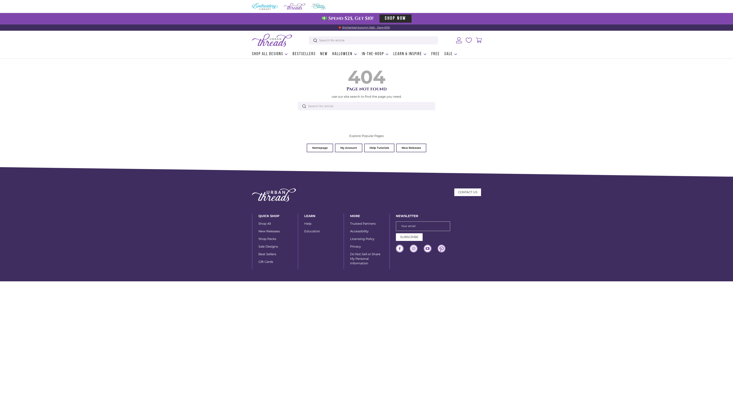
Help (308, 223)
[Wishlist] (469, 40)
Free (435, 54)
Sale (448, 54)
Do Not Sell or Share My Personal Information (365, 258)
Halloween (342, 54)
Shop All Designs (267, 54)
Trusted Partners (363, 223)
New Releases (411, 148)
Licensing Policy (362, 239)
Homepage (320, 148)
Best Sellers (267, 254)
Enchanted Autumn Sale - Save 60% (366, 27)
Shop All (264, 223)
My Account (348, 148)
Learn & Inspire (407, 54)
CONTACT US (467, 192)
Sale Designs (268, 246)
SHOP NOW (395, 18)
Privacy (355, 246)
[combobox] (373, 40)
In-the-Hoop (373, 54)
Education (312, 231)
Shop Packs (267, 239)
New (324, 54)
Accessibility (359, 231)
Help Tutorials (379, 148)
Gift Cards (265, 262)
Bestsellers (304, 54)
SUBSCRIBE (409, 237)
